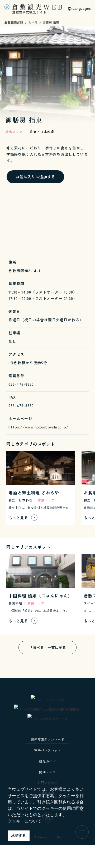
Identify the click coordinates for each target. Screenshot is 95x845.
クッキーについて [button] (24, 821)
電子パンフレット (47, 750)
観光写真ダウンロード (47, 739)
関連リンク (47, 772)
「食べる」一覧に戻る (47, 647)
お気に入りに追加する (35, 176)
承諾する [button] (18, 835)
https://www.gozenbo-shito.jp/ (38, 427)
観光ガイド (47, 761)
